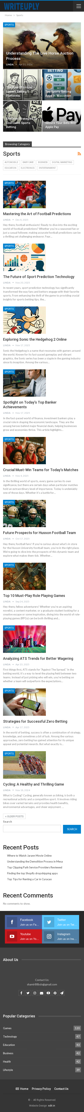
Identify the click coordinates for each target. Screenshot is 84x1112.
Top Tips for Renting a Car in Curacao (29, 879)
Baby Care (28, 162)
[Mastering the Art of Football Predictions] (24, 194)
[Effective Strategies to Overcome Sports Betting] (22, 116)
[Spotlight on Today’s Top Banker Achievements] (24, 383)
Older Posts (15, 816)
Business (43, 162)
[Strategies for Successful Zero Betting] (24, 702)
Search (7, 821)
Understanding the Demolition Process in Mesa (35, 861)
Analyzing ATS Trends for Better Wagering (38, 658)
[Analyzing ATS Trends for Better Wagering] (24, 639)
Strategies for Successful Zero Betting (35, 721)
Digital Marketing (62, 162)
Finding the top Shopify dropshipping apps (32, 873)
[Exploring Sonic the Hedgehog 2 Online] (24, 320)
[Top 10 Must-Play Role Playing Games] (24, 576)
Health (7, 1061)
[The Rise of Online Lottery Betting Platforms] (22, 85)
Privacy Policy (41, 1088)
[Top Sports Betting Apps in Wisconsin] (61, 85)
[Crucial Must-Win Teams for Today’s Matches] (24, 450)
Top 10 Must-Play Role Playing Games (34, 595)
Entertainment (47, 168)
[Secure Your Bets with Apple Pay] (61, 116)
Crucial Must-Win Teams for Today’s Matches (40, 470)
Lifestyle (8, 1070)
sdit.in (51, 1105)
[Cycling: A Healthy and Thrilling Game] (24, 764)
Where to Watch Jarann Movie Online (29, 855)
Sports (9, 24)
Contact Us (61, 1088)
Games (7, 1028)
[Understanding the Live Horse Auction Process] (42, 45)
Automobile (11, 162)
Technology (10, 1036)
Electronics (27, 168)
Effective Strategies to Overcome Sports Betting (21, 123)
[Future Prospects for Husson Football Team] (24, 513)
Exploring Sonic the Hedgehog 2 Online (35, 339)
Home (24, 1088)
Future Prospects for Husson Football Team (39, 533)
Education (10, 168)
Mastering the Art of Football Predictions (37, 214)
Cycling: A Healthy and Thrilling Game (33, 784)
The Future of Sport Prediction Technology (38, 277)
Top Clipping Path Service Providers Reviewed (34, 867)
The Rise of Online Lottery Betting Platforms (19, 91)
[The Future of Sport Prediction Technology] (24, 257)
